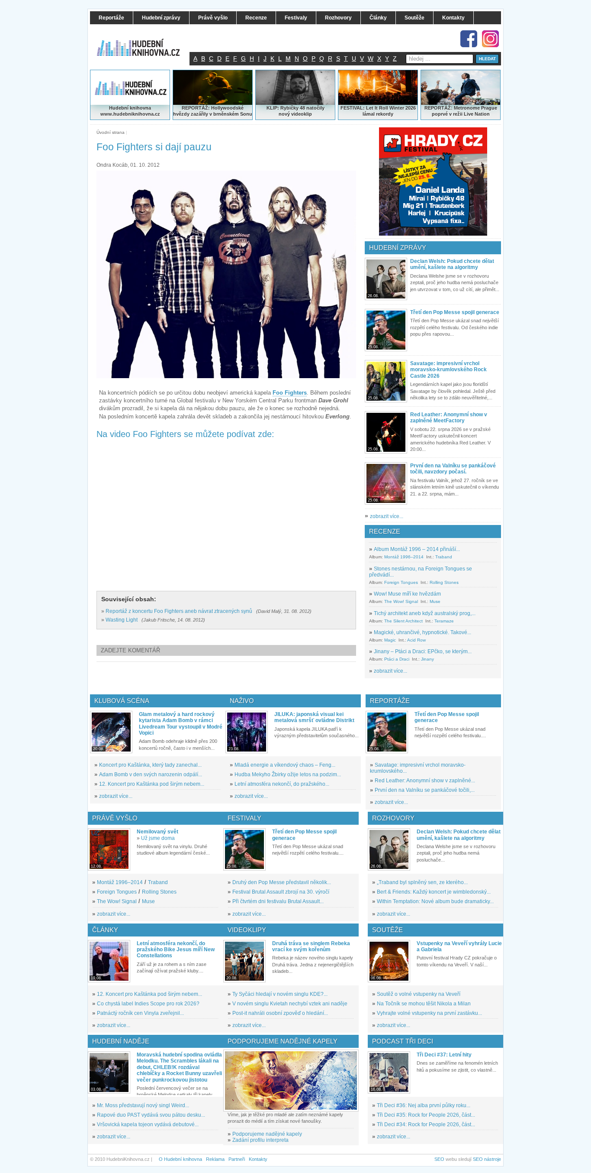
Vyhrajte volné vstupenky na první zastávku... (429, 1013)
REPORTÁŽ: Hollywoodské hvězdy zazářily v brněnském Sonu (212, 111)
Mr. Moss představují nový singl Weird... (143, 1105)
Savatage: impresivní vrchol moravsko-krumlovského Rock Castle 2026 (448, 369)
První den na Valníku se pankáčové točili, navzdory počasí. (453, 469)
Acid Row (416, 640)
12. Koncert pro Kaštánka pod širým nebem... (151, 784)
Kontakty (258, 1159)
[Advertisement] (240, 678)
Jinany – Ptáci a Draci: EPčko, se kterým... (423, 651)
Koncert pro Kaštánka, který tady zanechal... (150, 765)
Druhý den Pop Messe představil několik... (281, 882)
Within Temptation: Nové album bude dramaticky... (435, 901)
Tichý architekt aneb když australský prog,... (424, 613)
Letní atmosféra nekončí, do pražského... (281, 784)
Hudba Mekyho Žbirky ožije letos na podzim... (287, 774)
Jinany (427, 659)
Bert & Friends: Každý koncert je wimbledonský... (434, 892)
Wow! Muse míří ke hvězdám (407, 594)
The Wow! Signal (401, 601)
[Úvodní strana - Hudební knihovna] (144, 42)
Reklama (215, 1159)
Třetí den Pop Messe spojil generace (454, 312)
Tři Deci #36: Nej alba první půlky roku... (423, 1105)
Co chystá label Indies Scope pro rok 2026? (148, 1004)
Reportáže (390, 700)
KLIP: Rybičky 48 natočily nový (295, 111)
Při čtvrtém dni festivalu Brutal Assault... (278, 901)
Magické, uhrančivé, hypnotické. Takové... (422, 632)
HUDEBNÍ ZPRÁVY (397, 247)
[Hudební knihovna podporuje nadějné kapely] (291, 1080)
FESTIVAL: (352, 107)
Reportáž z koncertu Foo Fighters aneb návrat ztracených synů (179, 611)
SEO (439, 1159)
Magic (390, 640)
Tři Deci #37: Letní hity (444, 1055)
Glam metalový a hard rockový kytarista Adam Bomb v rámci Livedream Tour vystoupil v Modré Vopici (180, 723)
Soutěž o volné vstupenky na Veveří (418, 994)
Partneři (236, 1159)
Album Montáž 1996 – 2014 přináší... (417, 549)
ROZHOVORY (393, 818)
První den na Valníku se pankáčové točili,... (425, 790)
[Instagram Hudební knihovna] (490, 38)
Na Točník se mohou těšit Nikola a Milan (424, 1004)
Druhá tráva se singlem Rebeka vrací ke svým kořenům (311, 946)
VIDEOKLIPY (247, 929)
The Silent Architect (403, 621)
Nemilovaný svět (157, 832)
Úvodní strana (110, 132)
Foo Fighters (290, 392)
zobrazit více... (386, 516)
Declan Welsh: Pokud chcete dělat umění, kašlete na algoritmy (452, 264)
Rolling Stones (444, 582)
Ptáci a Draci (396, 659)
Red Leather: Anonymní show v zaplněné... (425, 781)
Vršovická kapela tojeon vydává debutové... (148, 1124)
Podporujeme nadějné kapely (267, 1134)
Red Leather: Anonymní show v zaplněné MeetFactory (448, 418)
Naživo (242, 700)
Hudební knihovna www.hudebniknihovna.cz (130, 111)
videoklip (301, 114)
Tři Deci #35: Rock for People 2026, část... (426, 1115)
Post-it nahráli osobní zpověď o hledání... (280, 1013)
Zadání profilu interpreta (260, 1140)
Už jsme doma (158, 838)
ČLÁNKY (105, 929)
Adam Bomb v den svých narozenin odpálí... (150, 774)
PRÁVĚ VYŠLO (115, 818)
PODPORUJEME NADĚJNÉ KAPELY (282, 1041)
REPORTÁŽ (437, 107)
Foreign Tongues (401, 582)
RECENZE (384, 531)
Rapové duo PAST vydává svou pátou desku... (151, 1115)
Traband (443, 556)
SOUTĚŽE (387, 929)
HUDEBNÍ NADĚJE (120, 1041)
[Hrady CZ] (433, 181)
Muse (435, 601)
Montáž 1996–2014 (404, 556)
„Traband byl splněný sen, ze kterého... (422, 882)
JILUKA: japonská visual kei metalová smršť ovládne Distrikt (314, 717)
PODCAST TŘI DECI (402, 1041)
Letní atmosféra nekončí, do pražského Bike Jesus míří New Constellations (176, 949)
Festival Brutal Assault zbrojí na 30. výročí (280, 892)
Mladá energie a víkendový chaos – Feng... (284, 765)
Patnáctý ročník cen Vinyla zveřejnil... (140, 1013)
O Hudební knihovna (180, 1159)
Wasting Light (122, 620)
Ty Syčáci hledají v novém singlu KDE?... (280, 994)
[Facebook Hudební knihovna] (468, 38)
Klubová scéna (121, 700)
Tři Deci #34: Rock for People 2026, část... (426, 1124)
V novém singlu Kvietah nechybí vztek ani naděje (289, 1004)
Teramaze (444, 621)
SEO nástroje (487, 1159)
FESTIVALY (244, 818)
